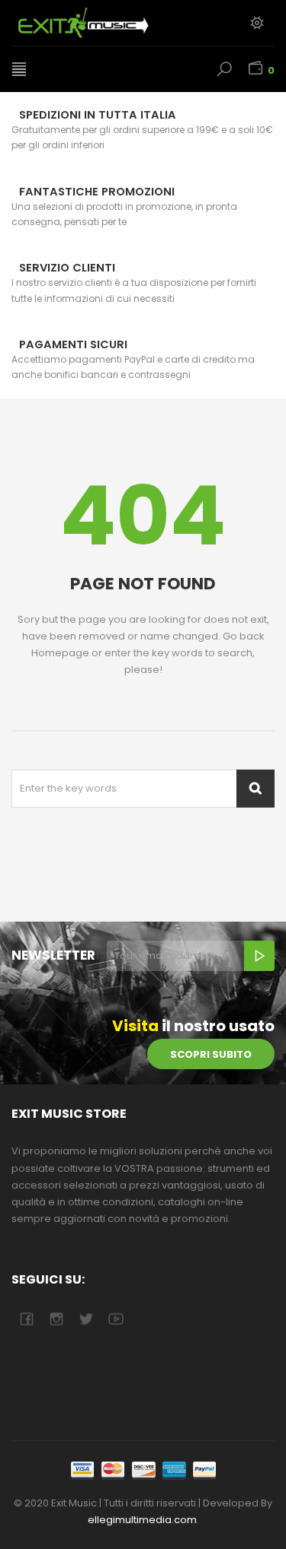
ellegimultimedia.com (142, 1519)
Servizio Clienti (67, 267)
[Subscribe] (259, 956)
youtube (115, 1318)
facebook (26, 1318)
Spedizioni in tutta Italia (97, 114)
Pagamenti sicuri (73, 344)
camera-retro (56, 1318)
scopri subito (211, 1054)
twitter (85, 1318)
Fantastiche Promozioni (97, 191)
